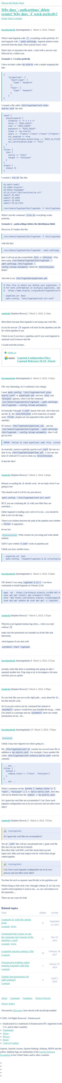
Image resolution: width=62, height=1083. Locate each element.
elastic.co (12, 352)
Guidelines (27, 998)
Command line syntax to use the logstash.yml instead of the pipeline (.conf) (17, 937)
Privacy (6, 1036)
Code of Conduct (11, 1043)
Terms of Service (43, 998)
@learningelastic (9, 535)
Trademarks (8, 1030)
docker (13, 926)
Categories (15, 998)
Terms (6, 1033)
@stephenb (7, 738)
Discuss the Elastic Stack (12, 3)
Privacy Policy (8, 1003)
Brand (6, 1040)
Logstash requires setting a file (17, 951)
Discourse (17, 1010)
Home (4, 998)
